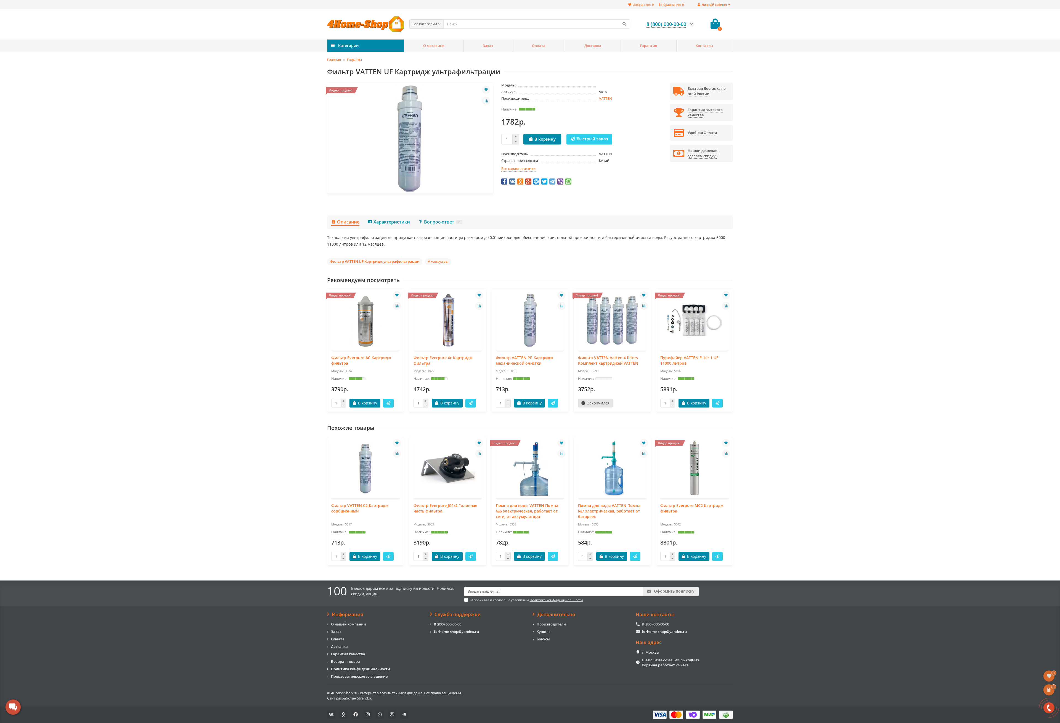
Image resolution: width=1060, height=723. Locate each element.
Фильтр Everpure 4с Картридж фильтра (443, 360)
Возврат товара (345, 661)
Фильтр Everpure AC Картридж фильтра (361, 360)
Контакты (704, 45)
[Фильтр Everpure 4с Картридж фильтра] (448, 320)
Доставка (592, 45)
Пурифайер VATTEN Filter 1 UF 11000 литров (689, 360)
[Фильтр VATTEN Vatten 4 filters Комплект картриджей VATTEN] (612, 320)
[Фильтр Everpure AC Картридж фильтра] (365, 320)
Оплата (538, 45)
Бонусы (543, 639)
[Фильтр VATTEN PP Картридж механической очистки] (530, 320)
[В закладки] (486, 90)
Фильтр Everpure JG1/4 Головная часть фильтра (445, 508)
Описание (348, 222)
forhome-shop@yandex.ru (456, 631)
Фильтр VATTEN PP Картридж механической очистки (524, 360)
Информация (347, 614)
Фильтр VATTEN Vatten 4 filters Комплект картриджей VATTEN (608, 360)
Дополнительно (556, 614)
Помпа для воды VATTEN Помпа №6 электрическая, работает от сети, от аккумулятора (527, 511)
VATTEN (605, 98)
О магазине (433, 45)
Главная (334, 59)
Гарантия (648, 45)
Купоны (543, 631)
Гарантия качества (348, 653)
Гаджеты (354, 59)
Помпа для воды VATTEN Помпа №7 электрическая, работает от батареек (609, 511)
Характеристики (391, 222)
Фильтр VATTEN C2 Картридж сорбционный (359, 508)
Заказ (488, 45)
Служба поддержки (457, 614)
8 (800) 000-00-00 (447, 624)
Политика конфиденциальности (360, 668)
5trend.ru (364, 698)
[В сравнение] (486, 101)
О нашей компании (348, 624)
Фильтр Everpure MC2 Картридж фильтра (692, 508)
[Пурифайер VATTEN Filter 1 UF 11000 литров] (694, 320)
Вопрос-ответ (442, 222)
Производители (551, 624)
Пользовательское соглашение (359, 676)
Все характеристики (518, 168)
